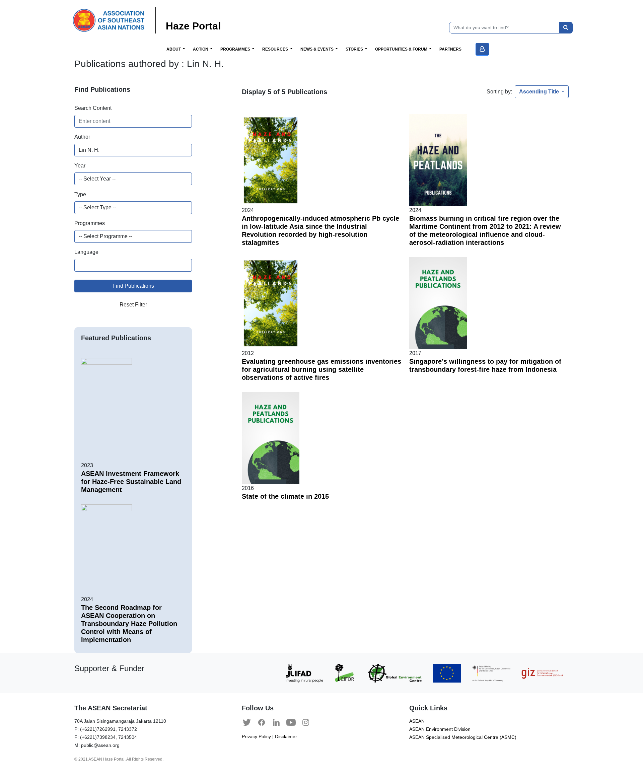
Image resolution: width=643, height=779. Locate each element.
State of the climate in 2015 (285, 496)
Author (82, 137)
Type (80, 194)
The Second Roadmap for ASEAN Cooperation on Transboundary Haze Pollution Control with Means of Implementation (129, 623)
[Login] (482, 49)
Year (79, 165)
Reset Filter (133, 304)
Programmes (89, 223)
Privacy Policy (256, 736)
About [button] (174, 49)
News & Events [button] (317, 49)
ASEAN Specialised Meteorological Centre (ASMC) (462, 737)
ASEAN (417, 721)
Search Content (93, 108)
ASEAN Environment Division (440, 729)
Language (86, 252)
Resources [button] (275, 49)
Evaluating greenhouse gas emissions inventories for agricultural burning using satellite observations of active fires (321, 369)
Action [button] (201, 49)
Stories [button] (355, 49)
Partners (450, 49)
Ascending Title (539, 91)
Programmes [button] (235, 49)
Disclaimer (286, 736)
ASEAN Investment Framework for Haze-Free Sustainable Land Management (131, 481)
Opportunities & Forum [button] (401, 49)
